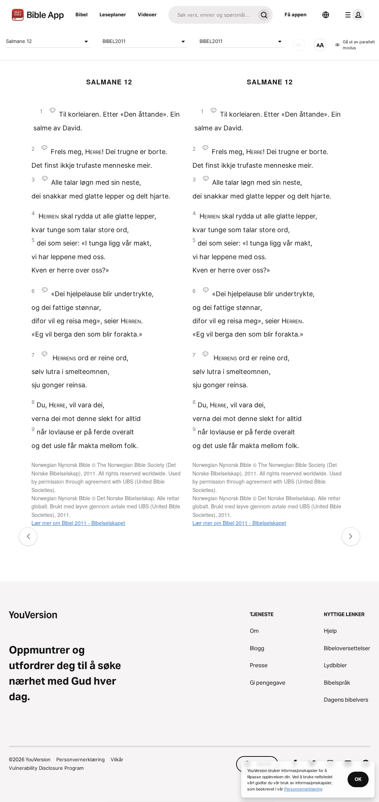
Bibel (82, 14)
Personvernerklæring (80, 759)
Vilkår (117, 759)
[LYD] (299, 45)
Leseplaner (113, 14)
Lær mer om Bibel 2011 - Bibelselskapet (78, 523)
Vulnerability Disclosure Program (46, 768)
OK (358, 779)
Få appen (295, 14)
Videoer (147, 14)
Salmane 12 (19, 41)
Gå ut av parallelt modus (359, 45)
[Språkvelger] (325, 14)
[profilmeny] (353, 14)
